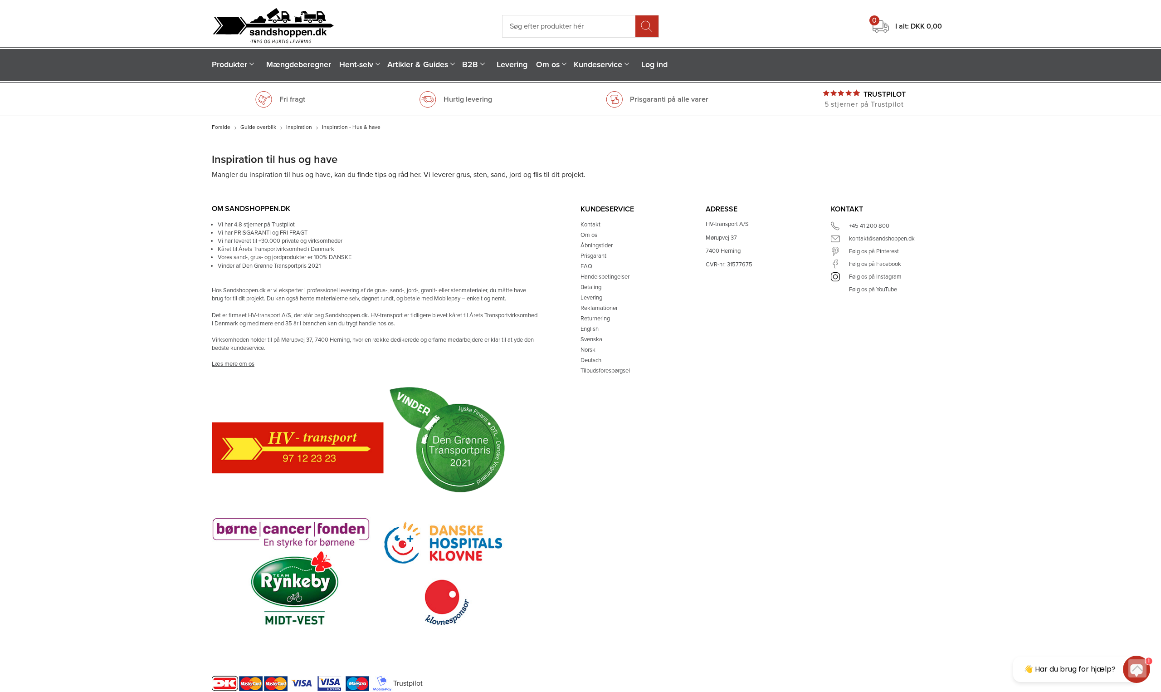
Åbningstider (596, 245)
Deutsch (590, 360)
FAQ (586, 266)
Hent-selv (356, 64)
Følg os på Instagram (875, 276)
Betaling (590, 287)
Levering (512, 64)
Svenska (591, 339)
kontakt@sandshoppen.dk (882, 238)
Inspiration (299, 127)
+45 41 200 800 (869, 226)
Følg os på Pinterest (874, 251)
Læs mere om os (233, 364)
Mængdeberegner (298, 64)
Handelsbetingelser (604, 276)
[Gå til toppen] (1137, 668)
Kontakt (590, 224)
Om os (548, 64)
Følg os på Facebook (875, 264)
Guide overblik (258, 127)
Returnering (595, 318)
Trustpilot (884, 94)
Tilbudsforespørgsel (605, 370)
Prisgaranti (594, 256)
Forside (221, 127)
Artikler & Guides (417, 64)
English (589, 329)
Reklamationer (599, 308)
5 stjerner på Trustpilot (864, 104)
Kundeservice (598, 64)
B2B (470, 64)
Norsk (587, 349)
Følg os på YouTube (873, 289)
